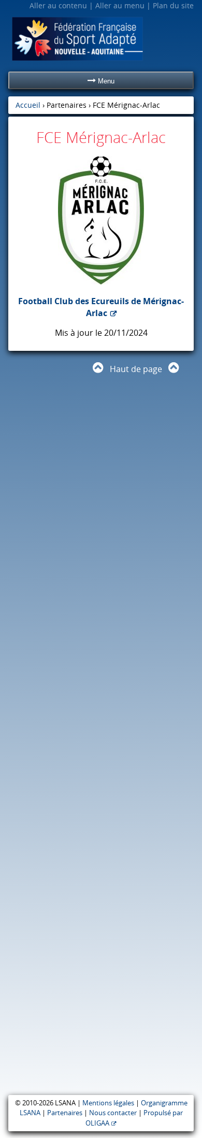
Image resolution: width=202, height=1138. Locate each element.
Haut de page (136, 369)
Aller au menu (120, 5)
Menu (105, 81)
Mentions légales (108, 1103)
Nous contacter (113, 1112)
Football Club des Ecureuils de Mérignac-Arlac (101, 306)
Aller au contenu (58, 5)
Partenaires (64, 1112)
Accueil (28, 105)
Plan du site (173, 5)
